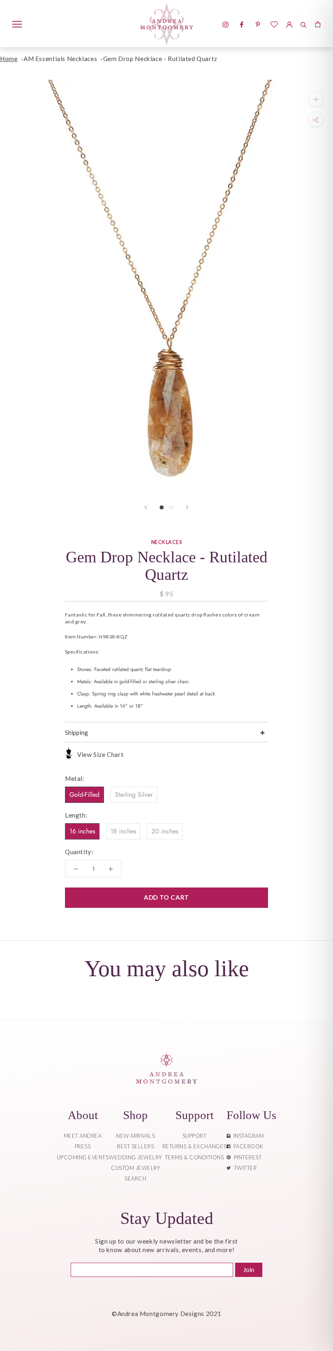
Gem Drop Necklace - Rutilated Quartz (160, 58)
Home (8, 58)
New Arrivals (135, 1135)
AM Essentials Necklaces (60, 58)
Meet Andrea (83, 1135)
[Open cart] (318, 23)
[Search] (304, 23)
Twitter (244, 1168)
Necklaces (166, 542)
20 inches (164, 831)
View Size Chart (100, 754)
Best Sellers (135, 1146)
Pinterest (246, 1157)
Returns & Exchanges (194, 1146)
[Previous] (146, 507)
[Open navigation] (17, 23)
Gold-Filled (84, 794)
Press (83, 1146)
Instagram (247, 1135)
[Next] (187, 507)
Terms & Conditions (194, 1157)
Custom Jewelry (135, 1168)
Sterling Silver (134, 794)
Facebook (247, 1146)
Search (135, 1178)
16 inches (82, 831)
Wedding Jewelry (135, 1157)
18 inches (123, 831)
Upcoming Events (83, 1157)
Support (194, 1135)
